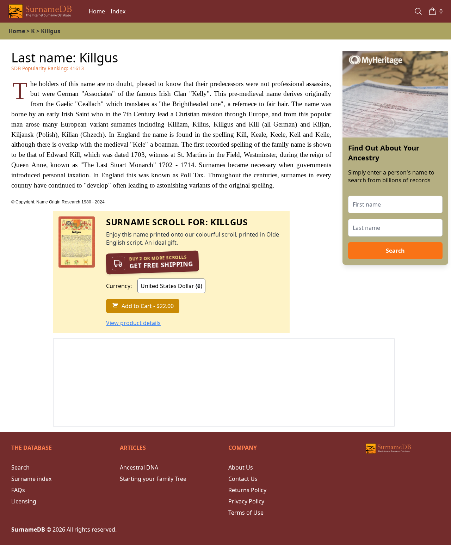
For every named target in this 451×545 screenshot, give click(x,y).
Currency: (119, 286)
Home (97, 11)
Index (118, 11)
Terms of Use (246, 512)
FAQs (18, 490)
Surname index (31, 479)
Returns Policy (247, 490)
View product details (133, 323)
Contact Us (243, 479)
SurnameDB (28, 529)
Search (395, 251)
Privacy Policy (246, 501)
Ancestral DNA (139, 467)
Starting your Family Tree (153, 479)
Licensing (23, 501)
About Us (240, 467)
